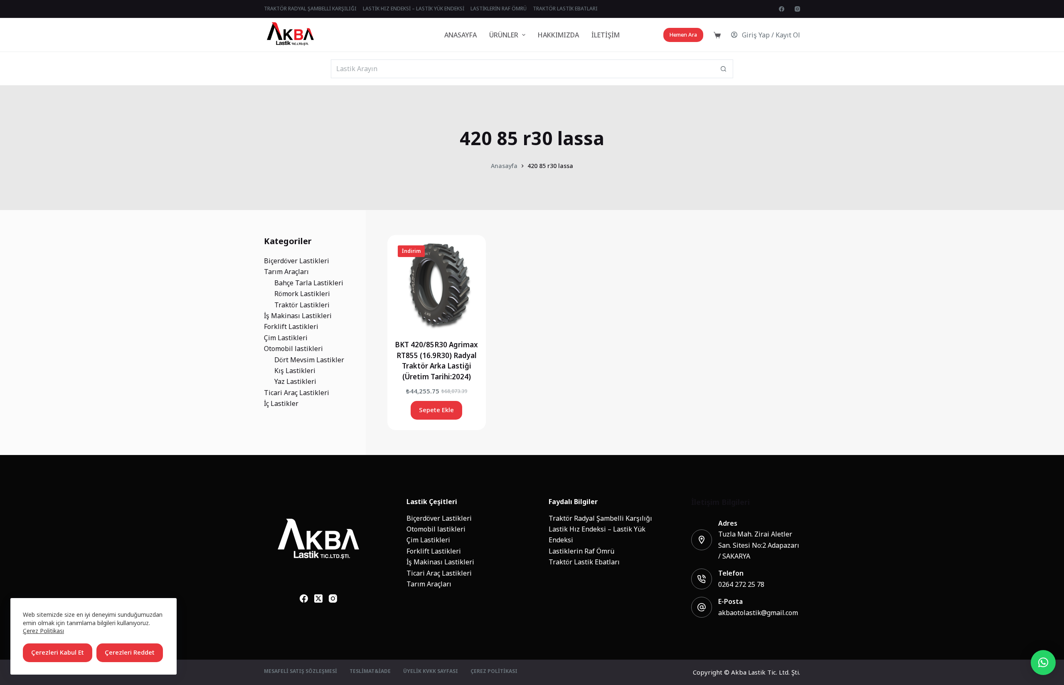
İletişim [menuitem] (605, 35)
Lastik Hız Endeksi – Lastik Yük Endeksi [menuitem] (413, 9)
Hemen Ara (683, 34)
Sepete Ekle (436, 410)
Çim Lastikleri (428, 539)
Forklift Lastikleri (433, 551)
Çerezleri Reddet (130, 652)
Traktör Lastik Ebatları (584, 561)
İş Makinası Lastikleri (440, 561)
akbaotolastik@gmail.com (758, 612)
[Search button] (723, 68)
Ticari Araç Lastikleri (439, 573)
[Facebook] (781, 9)
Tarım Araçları (428, 584)
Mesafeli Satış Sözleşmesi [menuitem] (300, 671)
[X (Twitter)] (318, 598)
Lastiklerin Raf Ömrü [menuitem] (498, 9)
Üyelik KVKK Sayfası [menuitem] (430, 671)
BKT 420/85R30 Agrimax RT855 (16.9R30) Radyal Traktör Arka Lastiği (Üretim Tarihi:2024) (436, 361)
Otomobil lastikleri (436, 529)
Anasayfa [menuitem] (460, 35)
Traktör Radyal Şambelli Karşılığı (600, 518)
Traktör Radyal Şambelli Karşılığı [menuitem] (310, 9)
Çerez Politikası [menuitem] (493, 671)
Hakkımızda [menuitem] (558, 35)
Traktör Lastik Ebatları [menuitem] (565, 9)
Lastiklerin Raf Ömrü (581, 551)
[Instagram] (797, 9)
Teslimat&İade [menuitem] (370, 671)
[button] (1043, 662)
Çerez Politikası (43, 631)
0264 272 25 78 (741, 584)
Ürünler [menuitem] (503, 35)
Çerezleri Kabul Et (57, 652)
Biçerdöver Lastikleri (439, 518)
